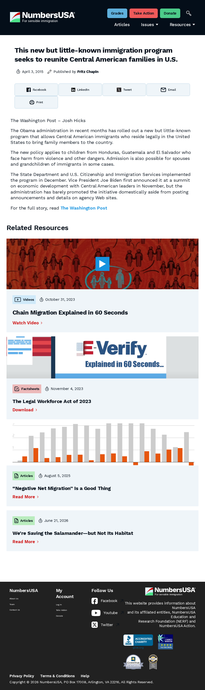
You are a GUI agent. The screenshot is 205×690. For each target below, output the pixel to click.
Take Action (61, 610)
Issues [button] (147, 25)
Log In (59, 604)
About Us (14, 598)
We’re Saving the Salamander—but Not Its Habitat (72, 533)
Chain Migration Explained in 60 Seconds (70, 312)
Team (12, 604)
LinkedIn (83, 89)
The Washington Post (83, 208)
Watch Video (25, 323)
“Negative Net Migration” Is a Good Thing (61, 488)
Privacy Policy (22, 676)
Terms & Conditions (57, 676)
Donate (59, 616)
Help (85, 676)
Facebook (39, 89)
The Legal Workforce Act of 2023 (51, 401)
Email (172, 89)
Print (39, 102)
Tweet (127, 89)
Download (23, 410)
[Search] (188, 13)
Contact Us (15, 610)
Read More (23, 497)
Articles (122, 25)
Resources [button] (180, 25)
